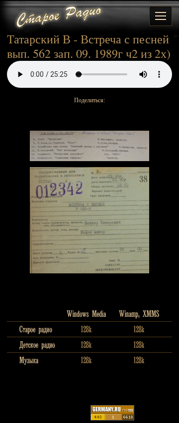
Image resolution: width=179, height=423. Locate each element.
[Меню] (160, 16)
